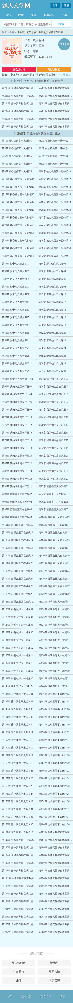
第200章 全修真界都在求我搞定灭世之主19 (25, 118)
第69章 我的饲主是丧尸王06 (17, 402)
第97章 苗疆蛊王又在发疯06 (17, 509)
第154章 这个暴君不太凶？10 (54, 724)
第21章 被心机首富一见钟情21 (18, 217)
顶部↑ (63, 996)
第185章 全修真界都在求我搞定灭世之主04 (25, 847)
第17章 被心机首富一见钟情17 (18, 202)
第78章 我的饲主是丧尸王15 (53, 432)
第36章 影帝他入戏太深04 (52, 271)
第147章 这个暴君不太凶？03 (17, 701)
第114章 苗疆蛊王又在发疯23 (54, 571)
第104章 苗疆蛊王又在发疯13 (54, 532)
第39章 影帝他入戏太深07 (15, 286)
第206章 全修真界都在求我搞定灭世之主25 (25, 95)
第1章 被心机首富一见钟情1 (17, 140)
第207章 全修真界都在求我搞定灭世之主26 (25, 932)
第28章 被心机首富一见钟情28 (55, 240)
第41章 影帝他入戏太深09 (15, 294)
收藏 (21, 15)
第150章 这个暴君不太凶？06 (54, 709)
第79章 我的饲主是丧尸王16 (17, 440)
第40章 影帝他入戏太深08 (52, 286)
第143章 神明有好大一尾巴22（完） (21, 686)
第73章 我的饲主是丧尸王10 (17, 417)
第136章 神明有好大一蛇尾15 (54, 655)
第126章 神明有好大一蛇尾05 (54, 617)
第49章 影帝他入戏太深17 (15, 325)
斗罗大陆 (54, 971)
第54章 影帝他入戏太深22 (52, 340)
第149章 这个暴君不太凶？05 (17, 709)
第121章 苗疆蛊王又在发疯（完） (20, 601)
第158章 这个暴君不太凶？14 (54, 740)
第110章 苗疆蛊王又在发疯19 (54, 555)
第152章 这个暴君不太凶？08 (54, 717)
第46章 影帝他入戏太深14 (52, 309)
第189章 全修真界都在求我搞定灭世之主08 (25, 862)
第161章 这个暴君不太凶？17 (17, 755)
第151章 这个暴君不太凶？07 (17, 717)
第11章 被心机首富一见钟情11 (18, 179)
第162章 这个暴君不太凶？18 (54, 755)
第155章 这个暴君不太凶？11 (17, 732)
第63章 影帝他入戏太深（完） (18, 378)
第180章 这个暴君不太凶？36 (54, 824)
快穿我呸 (54, 980)
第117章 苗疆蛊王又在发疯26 (17, 586)
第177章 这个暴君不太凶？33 (17, 816)
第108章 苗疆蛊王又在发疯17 (54, 547)
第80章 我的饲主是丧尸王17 (53, 440)
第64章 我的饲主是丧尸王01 (53, 378)
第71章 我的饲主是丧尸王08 (17, 409)
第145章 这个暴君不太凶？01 (17, 693)
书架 (65, 15)
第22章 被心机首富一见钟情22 (55, 217)
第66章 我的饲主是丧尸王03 (53, 386)
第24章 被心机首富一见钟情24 (55, 225)
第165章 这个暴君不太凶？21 (17, 770)
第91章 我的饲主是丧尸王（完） (19, 486)
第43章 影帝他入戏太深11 (15, 302)
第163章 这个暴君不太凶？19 (17, 763)
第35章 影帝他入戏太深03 (15, 271)
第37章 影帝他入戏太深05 (15, 279)
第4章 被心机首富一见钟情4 (53, 148)
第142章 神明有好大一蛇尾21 (54, 678)
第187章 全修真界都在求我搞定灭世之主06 (25, 855)
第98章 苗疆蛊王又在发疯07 (53, 509)
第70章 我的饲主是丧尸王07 (53, 402)
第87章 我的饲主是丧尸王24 (17, 471)
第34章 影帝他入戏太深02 (52, 263)
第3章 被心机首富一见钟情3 (17, 148)
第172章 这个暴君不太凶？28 (54, 793)
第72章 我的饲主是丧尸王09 (53, 409)
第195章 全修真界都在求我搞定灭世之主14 (25, 886)
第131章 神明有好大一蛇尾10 (17, 640)
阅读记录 (49, 15)
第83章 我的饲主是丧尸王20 (17, 455)
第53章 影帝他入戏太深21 (15, 340)
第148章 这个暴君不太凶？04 (54, 701)
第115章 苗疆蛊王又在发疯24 (17, 578)
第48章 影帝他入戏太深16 (52, 317)
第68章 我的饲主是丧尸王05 (53, 394)
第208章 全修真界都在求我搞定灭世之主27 (25, 88)
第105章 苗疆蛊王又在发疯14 (17, 540)
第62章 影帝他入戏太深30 (52, 371)
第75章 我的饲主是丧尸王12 (17, 425)
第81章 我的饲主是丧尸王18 (17, 448)
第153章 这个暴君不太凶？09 (17, 724)
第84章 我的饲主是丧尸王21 (53, 455)
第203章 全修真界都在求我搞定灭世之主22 (25, 916)
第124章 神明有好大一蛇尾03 (54, 609)
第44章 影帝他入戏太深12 (52, 302)
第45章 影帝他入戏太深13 (15, 309)
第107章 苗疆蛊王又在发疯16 (17, 547)
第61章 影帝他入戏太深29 (15, 371)
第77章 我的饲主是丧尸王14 (17, 432)
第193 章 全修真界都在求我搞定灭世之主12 (25, 878)
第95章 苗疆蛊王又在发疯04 (17, 501)
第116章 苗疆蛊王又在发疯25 (54, 578)
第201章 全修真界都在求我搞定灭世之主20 (25, 909)
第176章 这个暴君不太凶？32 (54, 809)
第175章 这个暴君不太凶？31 (17, 809)
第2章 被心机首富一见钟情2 (53, 140)
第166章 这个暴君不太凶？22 (54, 770)
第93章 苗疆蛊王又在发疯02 (17, 494)
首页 (9, 996)
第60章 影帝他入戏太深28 (52, 363)
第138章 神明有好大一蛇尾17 (54, 663)
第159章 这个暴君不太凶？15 (17, 747)
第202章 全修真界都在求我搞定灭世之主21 (25, 111)
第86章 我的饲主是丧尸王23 (53, 463)
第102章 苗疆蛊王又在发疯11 (54, 524)
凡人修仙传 (19, 962)
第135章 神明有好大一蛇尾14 (17, 655)
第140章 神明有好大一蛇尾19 (54, 670)
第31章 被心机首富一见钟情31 (18, 256)
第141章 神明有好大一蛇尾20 (17, 678)
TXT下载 (64, 44)
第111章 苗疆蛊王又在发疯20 (17, 563)
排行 (8, 15)
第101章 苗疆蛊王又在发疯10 (17, 524)
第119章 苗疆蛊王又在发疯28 (17, 594)
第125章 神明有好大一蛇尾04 (17, 617)
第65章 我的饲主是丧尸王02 (17, 386)
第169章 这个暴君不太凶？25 (17, 786)
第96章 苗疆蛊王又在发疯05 (53, 501)
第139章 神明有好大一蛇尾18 (17, 670)
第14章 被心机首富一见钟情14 (55, 186)
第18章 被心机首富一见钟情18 (55, 202)
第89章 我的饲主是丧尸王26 (17, 478)
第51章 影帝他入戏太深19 (15, 332)
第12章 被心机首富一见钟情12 (55, 179)
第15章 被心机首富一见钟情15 (18, 194)
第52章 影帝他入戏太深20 (52, 332)
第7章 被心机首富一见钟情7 (17, 163)
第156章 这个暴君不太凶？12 (54, 732)
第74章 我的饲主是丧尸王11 (53, 417)
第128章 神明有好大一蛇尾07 (54, 624)
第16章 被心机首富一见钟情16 (55, 194)
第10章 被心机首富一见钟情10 (55, 171)
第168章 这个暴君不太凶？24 (54, 778)
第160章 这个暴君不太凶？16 (54, 747)
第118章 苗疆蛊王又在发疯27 (54, 586)
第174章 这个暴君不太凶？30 (54, 801)
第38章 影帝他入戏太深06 (52, 279)
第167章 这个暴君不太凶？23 (17, 778)
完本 (33, 15)
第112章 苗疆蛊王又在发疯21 (54, 563)
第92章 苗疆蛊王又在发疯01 (53, 486)
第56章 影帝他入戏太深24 (52, 348)
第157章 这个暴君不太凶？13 (17, 740)
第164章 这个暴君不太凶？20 (54, 763)
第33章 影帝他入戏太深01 (15, 263)
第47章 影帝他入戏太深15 (15, 317)
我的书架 (26, 996)
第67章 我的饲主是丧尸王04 (17, 394)
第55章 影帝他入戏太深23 (15, 348)
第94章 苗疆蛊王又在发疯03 (53, 494)
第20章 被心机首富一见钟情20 (55, 209)
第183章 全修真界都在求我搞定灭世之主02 (25, 839)
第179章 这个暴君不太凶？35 (17, 824)
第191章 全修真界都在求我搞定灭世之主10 (25, 870)
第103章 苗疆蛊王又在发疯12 (17, 532)
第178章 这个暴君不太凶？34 (54, 816)
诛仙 (18, 980)
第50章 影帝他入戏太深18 (52, 325)
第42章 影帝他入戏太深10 (52, 294)
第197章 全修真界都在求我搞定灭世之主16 (25, 893)
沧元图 (54, 962)
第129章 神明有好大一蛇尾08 (17, 632)
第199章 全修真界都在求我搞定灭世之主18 (25, 901)
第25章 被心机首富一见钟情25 (18, 232)
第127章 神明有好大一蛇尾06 (17, 624)
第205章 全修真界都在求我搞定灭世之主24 (25, 924)
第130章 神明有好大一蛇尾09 (54, 632)
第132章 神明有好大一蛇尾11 (54, 640)
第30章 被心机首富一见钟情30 (55, 248)
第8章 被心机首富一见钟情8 (53, 163)
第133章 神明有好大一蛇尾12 (17, 647)
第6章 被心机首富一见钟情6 (53, 156)
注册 (66, 5)
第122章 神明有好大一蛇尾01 (54, 601)
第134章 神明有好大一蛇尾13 (54, 647)
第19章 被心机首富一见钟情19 (18, 209)
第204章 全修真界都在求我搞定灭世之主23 (25, 103)
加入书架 (54, 69)
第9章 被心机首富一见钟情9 (17, 171)
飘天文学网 (16, 5)
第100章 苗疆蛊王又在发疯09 (54, 517)
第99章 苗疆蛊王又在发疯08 (17, 517)
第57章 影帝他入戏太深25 (15, 355)
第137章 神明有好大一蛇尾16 (17, 663)
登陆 (55, 5)
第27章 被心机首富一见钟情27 (18, 240)
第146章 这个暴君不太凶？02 (54, 693)
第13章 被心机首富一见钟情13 (18, 186)
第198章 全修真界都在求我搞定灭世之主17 (25, 126)
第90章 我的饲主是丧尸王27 (53, 478)
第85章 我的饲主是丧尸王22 (17, 463)
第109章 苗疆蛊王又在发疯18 (17, 555)
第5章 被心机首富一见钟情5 (17, 156)
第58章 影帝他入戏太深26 (52, 355)
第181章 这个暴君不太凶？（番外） (21, 832)
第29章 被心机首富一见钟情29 (18, 248)
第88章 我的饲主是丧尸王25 (53, 471)
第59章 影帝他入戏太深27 (15, 363)
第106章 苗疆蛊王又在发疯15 (54, 540)
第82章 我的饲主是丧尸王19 (53, 448)
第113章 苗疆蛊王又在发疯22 (17, 571)
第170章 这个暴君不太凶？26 (54, 786)
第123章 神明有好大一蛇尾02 (17, 609)
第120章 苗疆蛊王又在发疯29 (54, 594)
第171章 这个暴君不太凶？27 (17, 793)
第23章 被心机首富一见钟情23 (18, 225)
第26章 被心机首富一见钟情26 (55, 232)
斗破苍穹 (18, 971)
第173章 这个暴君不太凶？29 (17, 801)
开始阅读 (19, 69)
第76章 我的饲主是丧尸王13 (53, 425)
